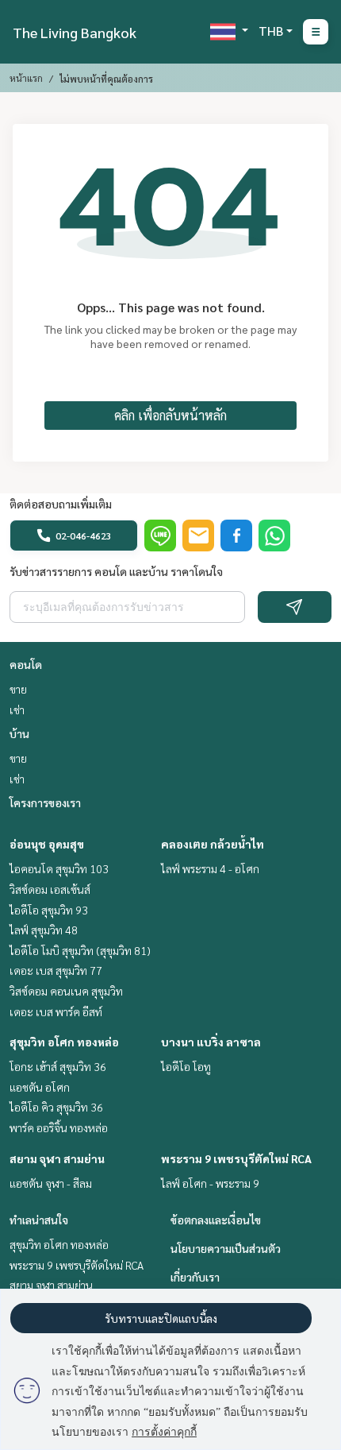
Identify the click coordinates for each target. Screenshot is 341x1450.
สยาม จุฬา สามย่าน (57, 1158)
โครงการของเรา (45, 802)
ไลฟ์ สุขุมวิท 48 (44, 929)
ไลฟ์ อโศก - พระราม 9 (210, 1183)
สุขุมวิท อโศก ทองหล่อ (64, 1041)
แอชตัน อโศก (40, 1087)
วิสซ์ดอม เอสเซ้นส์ (50, 889)
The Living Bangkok (74, 32)
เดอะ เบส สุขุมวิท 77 (56, 970)
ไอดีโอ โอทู (186, 1066)
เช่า (17, 709)
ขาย (18, 689)
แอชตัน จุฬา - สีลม (51, 1183)
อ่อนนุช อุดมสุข (47, 844)
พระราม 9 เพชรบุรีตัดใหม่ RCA (236, 1158)
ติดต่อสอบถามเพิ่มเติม (61, 504)
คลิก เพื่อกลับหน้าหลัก (170, 415)
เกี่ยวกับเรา (195, 1277)
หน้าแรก (26, 78)
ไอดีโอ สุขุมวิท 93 (49, 910)
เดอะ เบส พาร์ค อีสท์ (56, 1011)
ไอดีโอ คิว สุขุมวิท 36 (56, 1107)
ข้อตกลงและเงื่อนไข (215, 1219)
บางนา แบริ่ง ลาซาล (211, 1041)
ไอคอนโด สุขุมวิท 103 (59, 868)
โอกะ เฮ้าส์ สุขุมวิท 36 (58, 1066)
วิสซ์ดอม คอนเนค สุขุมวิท (66, 991)
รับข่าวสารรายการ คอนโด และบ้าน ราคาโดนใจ (116, 571)
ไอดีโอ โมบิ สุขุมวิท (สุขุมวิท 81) (80, 950)
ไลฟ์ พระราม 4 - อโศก (210, 868)
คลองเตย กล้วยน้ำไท (212, 844)
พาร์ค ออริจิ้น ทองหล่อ (59, 1127)
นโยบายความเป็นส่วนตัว (225, 1248)
